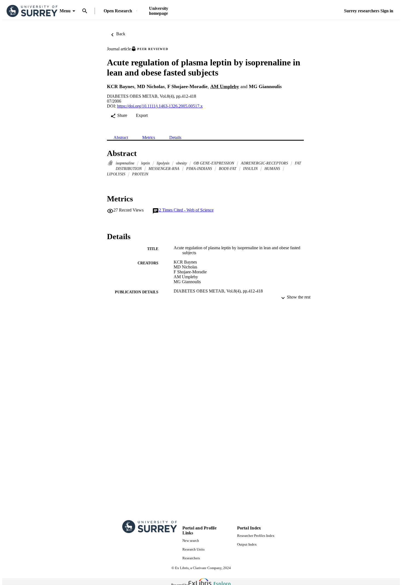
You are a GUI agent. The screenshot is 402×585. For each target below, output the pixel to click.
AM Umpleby (224, 86)
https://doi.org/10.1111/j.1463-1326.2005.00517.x (160, 106)
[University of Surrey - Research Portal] (32, 11)
